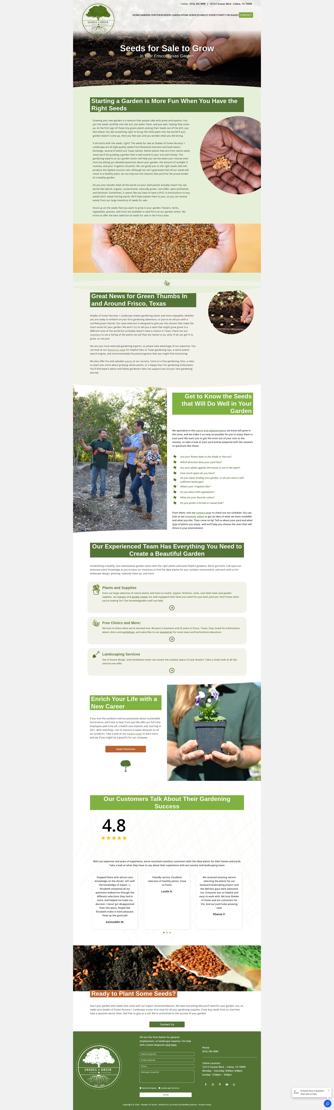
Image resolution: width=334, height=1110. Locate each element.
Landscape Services (170, 1088)
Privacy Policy (204, 1104)
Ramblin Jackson (189, 1104)
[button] (171, 607)
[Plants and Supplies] (96, 586)
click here (171, 1044)
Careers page (134, 733)
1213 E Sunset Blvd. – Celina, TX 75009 (223, 1066)
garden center (140, 596)
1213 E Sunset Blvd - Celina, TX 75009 (231, 3)
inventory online (194, 516)
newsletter (166, 632)
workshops (128, 632)
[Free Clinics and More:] (96, 621)
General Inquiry (149, 1088)
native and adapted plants (211, 430)
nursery (121, 596)
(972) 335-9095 (197, 3)
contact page (203, 512)
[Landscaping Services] (96, 652)
